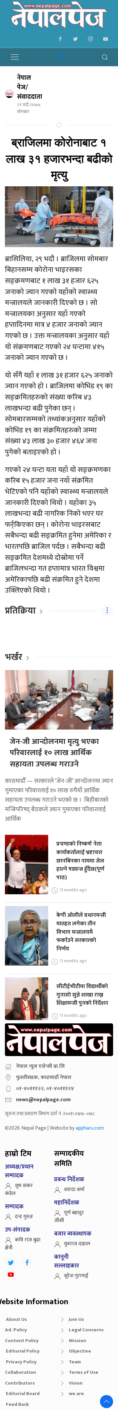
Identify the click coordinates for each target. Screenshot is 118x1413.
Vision (76, 1383)
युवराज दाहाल (77, 1243)
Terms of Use (83, 1372)
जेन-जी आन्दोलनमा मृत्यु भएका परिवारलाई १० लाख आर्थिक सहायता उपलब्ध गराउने (54, 753)
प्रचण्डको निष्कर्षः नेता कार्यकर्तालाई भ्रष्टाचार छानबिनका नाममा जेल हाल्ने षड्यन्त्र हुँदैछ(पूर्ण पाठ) (80, 860)
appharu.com (90, 1128)
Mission (77, 1341)
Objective (80, 1351)
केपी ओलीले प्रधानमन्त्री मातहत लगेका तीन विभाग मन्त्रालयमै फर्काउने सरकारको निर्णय (81, 931)
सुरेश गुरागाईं (76, 1275)
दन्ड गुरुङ (24, 1216)
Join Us (76, 1319)
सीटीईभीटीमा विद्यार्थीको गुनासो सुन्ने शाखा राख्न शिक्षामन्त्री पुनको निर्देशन (82, 995)
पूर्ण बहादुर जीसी (69, 1216)
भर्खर (13, 657)
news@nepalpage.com (43, 1099)
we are (76, 1393)
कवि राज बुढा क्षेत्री (22, 1244)
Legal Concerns (86, 1330)
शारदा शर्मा (74, 1189)
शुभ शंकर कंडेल (19, 1189)
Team (75, 1362)
